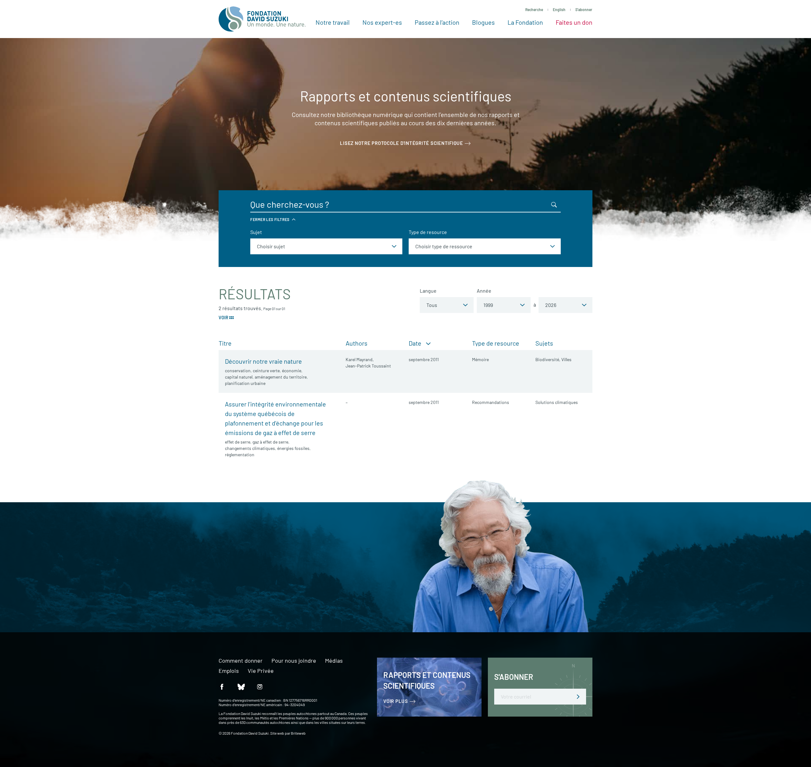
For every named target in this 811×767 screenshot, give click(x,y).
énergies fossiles (293, 448)
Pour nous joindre (293, 661)
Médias (334, 661)
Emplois (229, 671)
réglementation (239, 454)
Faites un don (574, 22)
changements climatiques (250, 448)
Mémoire (480, 359)
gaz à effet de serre (270, 442)
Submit (578, 697)
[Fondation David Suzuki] (262, 19)
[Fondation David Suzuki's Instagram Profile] (260, 686)
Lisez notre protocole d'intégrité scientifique (401, 143)
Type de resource (428, 232)
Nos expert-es (382, 22)
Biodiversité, (547, 359)
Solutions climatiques (556, 402)
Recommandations (490, 402)
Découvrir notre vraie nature (263, 361)
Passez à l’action (437, 22)
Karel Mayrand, (360, 359)
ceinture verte (266, 370)
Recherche (534, 9)
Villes (566, 359)
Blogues (483, 22)
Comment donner (241, 661)
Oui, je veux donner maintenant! (213, 591)
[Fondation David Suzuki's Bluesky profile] (241, 686)
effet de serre (237, 442)
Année (484, 291)
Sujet (256, 232)
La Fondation (525, 22)
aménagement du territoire (281, 377)
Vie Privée (261, 671)
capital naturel (238, 377)
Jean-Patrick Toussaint (368, 365)
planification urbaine (245, 383)
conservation (238, 370)
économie (291, 370)
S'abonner (583, 9)
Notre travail (333, 22)
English (559, 9)
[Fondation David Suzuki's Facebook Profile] (222, 686)
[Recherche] (554, 204)
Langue (428, 291)
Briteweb (298, 733)
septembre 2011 (424, 359)
